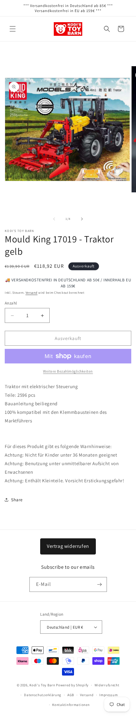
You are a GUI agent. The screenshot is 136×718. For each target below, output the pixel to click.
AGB (70, 695)
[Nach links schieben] (54, 219)
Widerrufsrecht (107, 685)
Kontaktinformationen (71, 704)
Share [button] (17, 500)
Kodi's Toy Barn (42, 685)
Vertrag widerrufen (68, 546)
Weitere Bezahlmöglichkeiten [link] (68, 371)
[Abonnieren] (100, 584)
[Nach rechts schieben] (82, 219)
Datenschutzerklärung (42, 695)
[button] (13, 29)
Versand (32, 293)
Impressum (108, 695)
